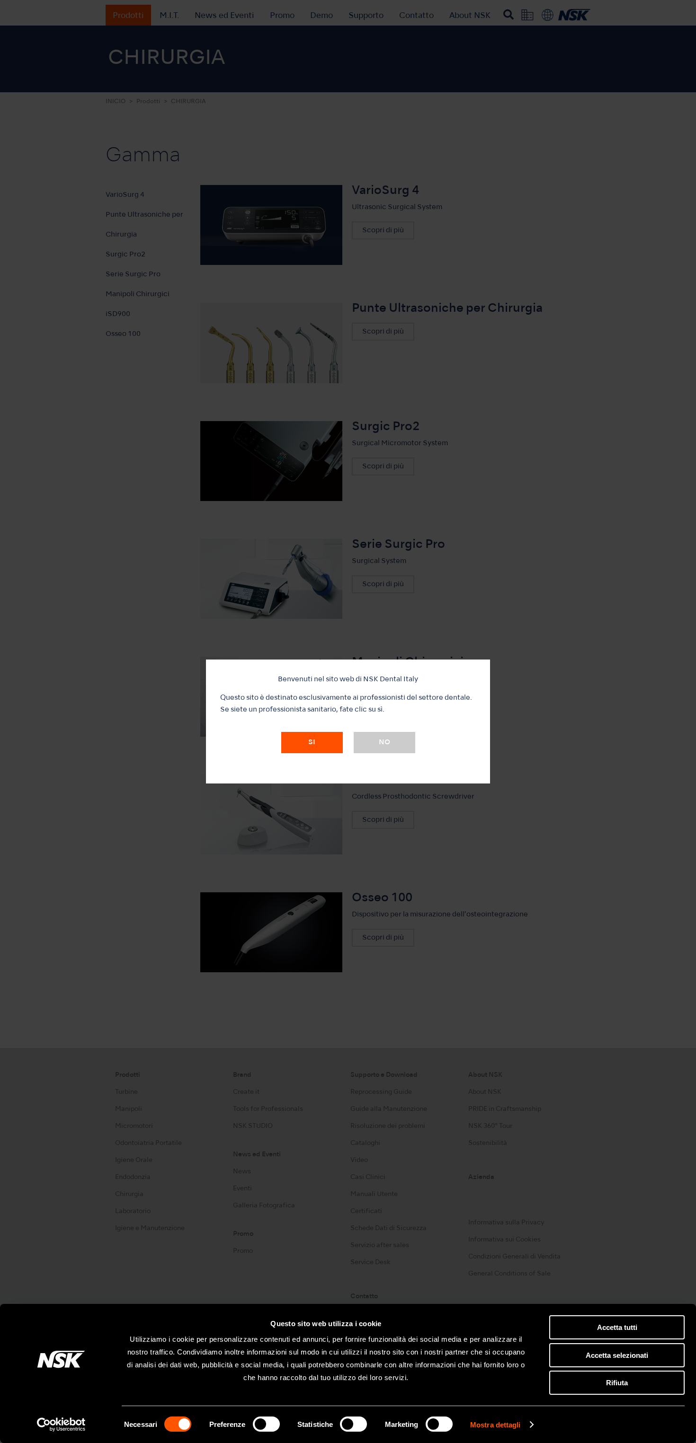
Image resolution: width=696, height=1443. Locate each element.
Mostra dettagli (495, 1425)
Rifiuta (617, 1383)
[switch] (266, 1424)
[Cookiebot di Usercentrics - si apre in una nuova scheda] (61, 1424)
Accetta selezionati (617, 1355)
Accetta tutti (617, 1327)
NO (384, 742)
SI (311, 742)
